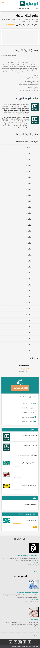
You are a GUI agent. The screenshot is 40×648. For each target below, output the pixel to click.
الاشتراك (37, 8)
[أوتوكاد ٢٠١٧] (34, 612)
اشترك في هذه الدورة (20, 388)
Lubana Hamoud (24, 365)
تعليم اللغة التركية (32, 520)
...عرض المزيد (35, 571)
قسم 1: (36, 141)
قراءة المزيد (35, 562)
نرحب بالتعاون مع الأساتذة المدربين (27, 555)
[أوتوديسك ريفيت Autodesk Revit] (34, 585)
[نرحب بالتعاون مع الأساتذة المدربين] (34, 548)
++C (36, 474)
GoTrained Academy (30, 435)
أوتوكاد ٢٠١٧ (35, 619)
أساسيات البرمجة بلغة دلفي (29, 463)
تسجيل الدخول (29, 8)
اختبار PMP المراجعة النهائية (29, 486)
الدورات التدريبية (20, 8)
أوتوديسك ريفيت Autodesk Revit (28, 592)
